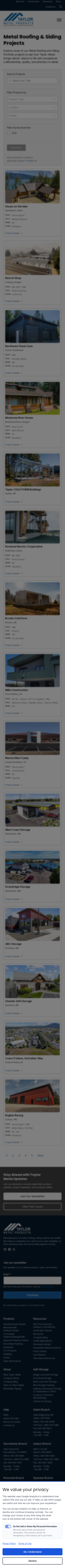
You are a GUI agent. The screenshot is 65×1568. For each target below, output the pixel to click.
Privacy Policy (9, 1543)
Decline (33, 1560)
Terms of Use (25, 1543)
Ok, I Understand (32, 1551)
